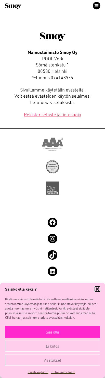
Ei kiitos (52, 346)
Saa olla (52, 332)
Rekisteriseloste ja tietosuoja (52, 114)
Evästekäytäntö (38, 372)
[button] (97, 289)
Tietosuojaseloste (63, 372)
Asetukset (52, 360)
